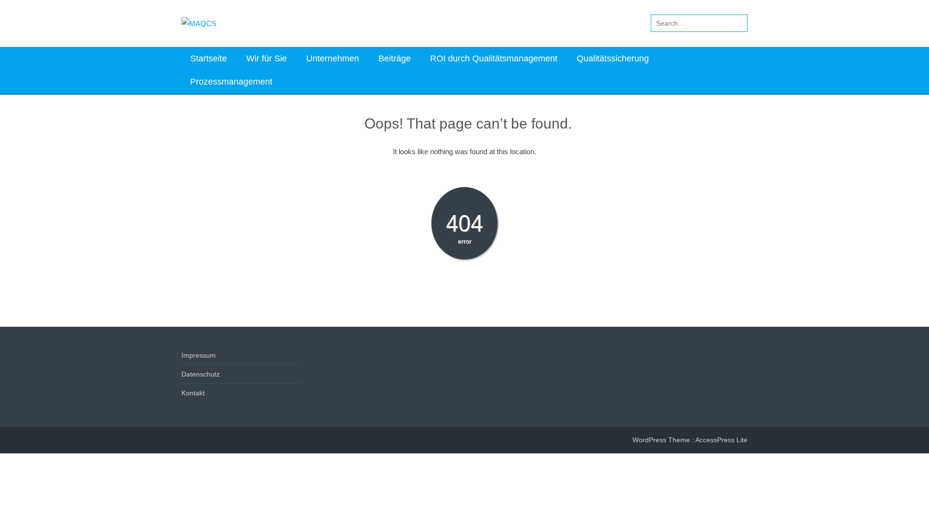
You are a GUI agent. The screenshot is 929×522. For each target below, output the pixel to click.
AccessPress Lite (721, 440)
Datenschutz (200, 374)
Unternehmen (332, 58)
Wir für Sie (266, 58)
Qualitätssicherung (613, 58)
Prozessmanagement (231, 82)
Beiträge (394, 58)
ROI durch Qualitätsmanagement (493, 58)
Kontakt (193, 393)
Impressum (198, 355)
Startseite (208, 58)
